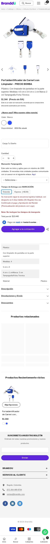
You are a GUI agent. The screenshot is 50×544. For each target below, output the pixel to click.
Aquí (34, 174)
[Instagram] (12, 503)
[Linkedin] (20, 503)
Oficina (18, 9)
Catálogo (10, 9)
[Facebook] (5, 503)
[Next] (48, 69)
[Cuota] (47, 229)
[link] (12, 359)
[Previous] (2, 69)
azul (6, 423)
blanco (3, 423)
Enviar (25, 457)
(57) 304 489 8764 (14, 490)
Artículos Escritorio (29, 9)
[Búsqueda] (23, 3)
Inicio (3, 9)
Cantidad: (5, 153)
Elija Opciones (11, 405)
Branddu (28, 522)
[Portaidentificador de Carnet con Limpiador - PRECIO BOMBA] (11, 393)
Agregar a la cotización (23, 229)
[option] (12, 69)
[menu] (38, 3)
